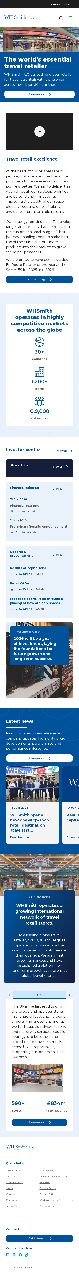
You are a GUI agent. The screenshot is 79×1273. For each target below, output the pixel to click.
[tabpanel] (39, 1065)
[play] (39, 131)
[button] (65, 451)
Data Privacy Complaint (55, 1176)
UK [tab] (39, 995)
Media (9, 1188)
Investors (11, 1176)
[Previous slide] (9, 995)
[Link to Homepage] (19, 18)
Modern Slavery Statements (56, 1200)
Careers (55, 4)
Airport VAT (13, 1205)
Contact (67, 4)
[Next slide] (69, 995)
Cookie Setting (48, 1194)
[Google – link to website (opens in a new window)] (27, 1255)
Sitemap (45, 1182)
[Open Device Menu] (71, 18)
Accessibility (47, 1205)
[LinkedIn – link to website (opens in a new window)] (8, 1255)
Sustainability (14, 1182)
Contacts (11, 1200)
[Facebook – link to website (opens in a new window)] (20, 1255)
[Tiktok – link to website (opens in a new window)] (14, 1255)
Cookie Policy (48, 1188)
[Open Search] (61, 18)
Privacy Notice (48, 1170)
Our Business (14, 1170)
